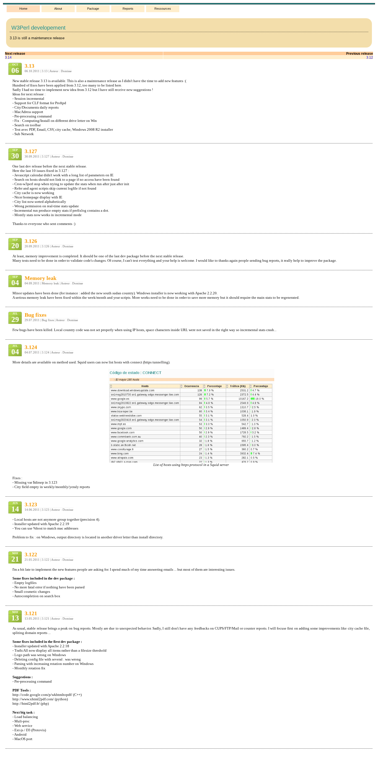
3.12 (369, 57)
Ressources (162, 8)
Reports (128, 8)
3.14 (8, 57)
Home (23, 8)
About (58, 8)
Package (93, 8)
